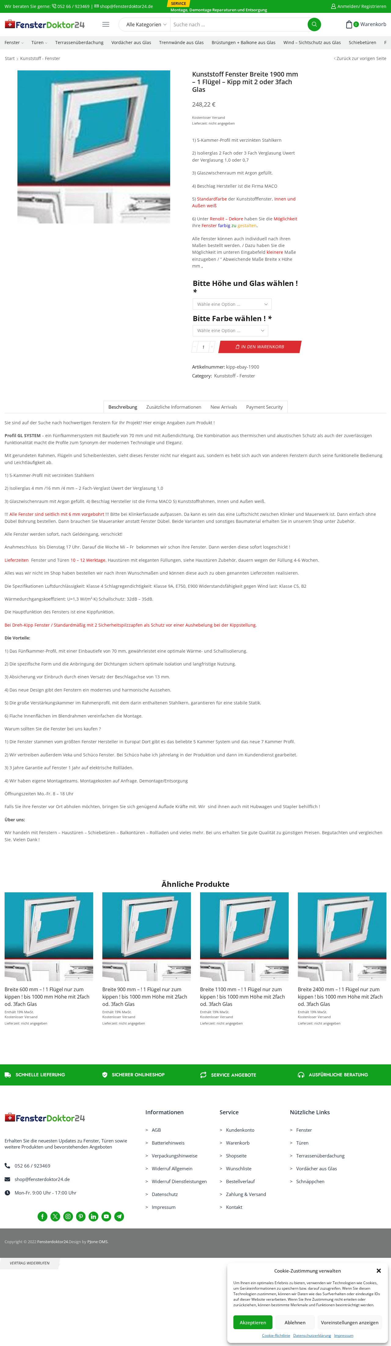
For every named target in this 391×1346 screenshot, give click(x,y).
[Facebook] (42, 1216)
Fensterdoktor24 (52, 1241)
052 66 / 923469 (73, 6)
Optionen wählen (48, 938)
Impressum (343, 1335)
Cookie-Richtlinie (276, 1335)
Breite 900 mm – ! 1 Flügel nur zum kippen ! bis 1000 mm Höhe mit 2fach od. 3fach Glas (144, 996)
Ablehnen (295, 1322)
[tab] (123, 407)
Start (10, 58)
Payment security (264, 407)
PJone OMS (97, 1241)
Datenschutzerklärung (312, 1335)
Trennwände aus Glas (181, 42)
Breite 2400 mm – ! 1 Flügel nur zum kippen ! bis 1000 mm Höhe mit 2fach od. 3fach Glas (340, 996)
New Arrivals (223, 407)
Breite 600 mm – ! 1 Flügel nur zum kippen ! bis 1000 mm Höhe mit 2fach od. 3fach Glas (47, 996)
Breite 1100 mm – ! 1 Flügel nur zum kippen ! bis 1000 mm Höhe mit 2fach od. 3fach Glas (242, 996)
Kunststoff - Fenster (40, 58)
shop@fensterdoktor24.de (126, 6)
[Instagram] (68, 1216)
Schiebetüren (362, 42)
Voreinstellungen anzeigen (349, 1322)
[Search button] (314, 24)
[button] (379, 1271)
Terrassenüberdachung (79, 42)
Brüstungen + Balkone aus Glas (244, 42)
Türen (37, 42)
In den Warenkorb (262, 347)
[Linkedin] (93, 1216)
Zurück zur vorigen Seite (361, 58)
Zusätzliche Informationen (173, 407)
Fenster (12, 42)
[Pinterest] (81, 1216)
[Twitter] (55, 1216)
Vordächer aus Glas (131, 42)
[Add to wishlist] (36, 938)
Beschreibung (122, 407)
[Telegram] (119, 1216)
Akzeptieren (253, 1322)
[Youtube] (106, 1216)
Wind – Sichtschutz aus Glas (312, 42)
